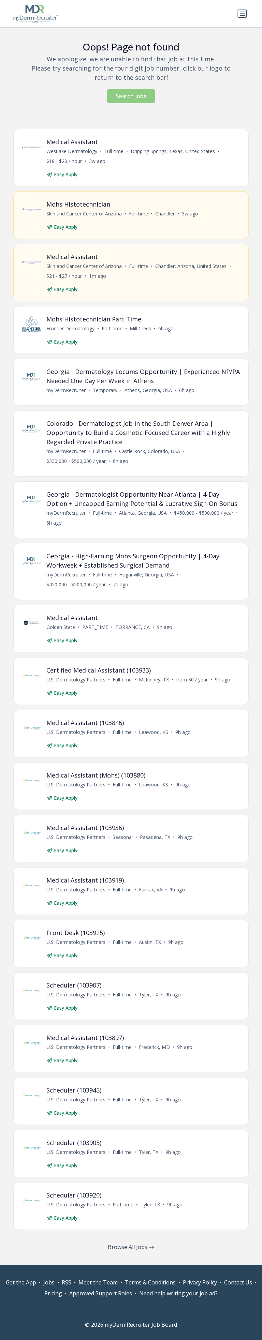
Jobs (49, 1282)
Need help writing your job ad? (178, 1293)
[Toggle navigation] (242, 13)
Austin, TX (150, 942)
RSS (66, 1282)
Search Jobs (131, 96)
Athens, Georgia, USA (148, 390)
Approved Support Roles (100, 1293)
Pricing (53, 1293)
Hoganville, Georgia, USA (146, 574)
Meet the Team (98, 1282)
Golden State (60, 627)
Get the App (21, 1282)
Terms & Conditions (150, 1282)
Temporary (105, 390)
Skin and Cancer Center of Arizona (84, 213)
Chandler (165, 213)
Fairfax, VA (150, 889)
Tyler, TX (148, 994)
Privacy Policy (200, 1282)
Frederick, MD (154, 1047)
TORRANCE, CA (132, 627)
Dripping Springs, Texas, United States (173, 151)
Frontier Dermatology (70, 328)
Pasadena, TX (155, 837)
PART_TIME (95, 627)
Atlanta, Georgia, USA (143, 513)
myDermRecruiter (66, 390)
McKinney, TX (154, 679)
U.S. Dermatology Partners (75, 679)
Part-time (112, 328)
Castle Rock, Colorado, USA (149, 451)
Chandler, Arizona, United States (191, 266)
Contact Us (238, 1282)
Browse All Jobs (128, 1247)
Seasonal (123, 837)
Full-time (113, 151)
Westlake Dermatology (71, 151)
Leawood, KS (153, 732)
